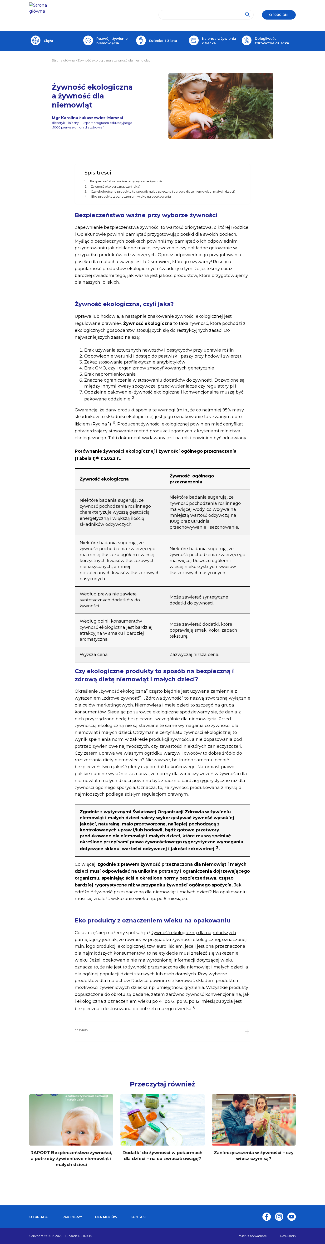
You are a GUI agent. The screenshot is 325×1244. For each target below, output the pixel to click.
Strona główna (63, 60)
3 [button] (114, 422)
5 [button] (217, 847)
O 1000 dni (279, 15)
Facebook (266, 1217)
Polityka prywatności (252, 1236)
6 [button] (194, 1007)
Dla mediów (106, 1217)
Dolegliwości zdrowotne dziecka (272, 40)
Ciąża (48, 41)
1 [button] (120, 322)
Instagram (279, 1217)
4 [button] (97, 457)
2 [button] (133, 397)
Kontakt (139, 1217)
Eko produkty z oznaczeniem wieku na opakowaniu (131, 196)
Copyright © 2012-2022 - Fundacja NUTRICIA (60, 1236)
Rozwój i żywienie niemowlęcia (112, 40)
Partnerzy (72, 1217)
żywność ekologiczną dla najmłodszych (194, 932)
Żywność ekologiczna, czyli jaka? (116, 186)
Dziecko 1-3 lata (163, 41)
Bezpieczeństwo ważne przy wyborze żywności (126, 181)
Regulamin (288, 1236)
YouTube (291, 1217)
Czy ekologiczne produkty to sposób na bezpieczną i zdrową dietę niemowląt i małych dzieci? (163, 191)
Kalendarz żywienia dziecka (219, 40)
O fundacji (39, 1217)
